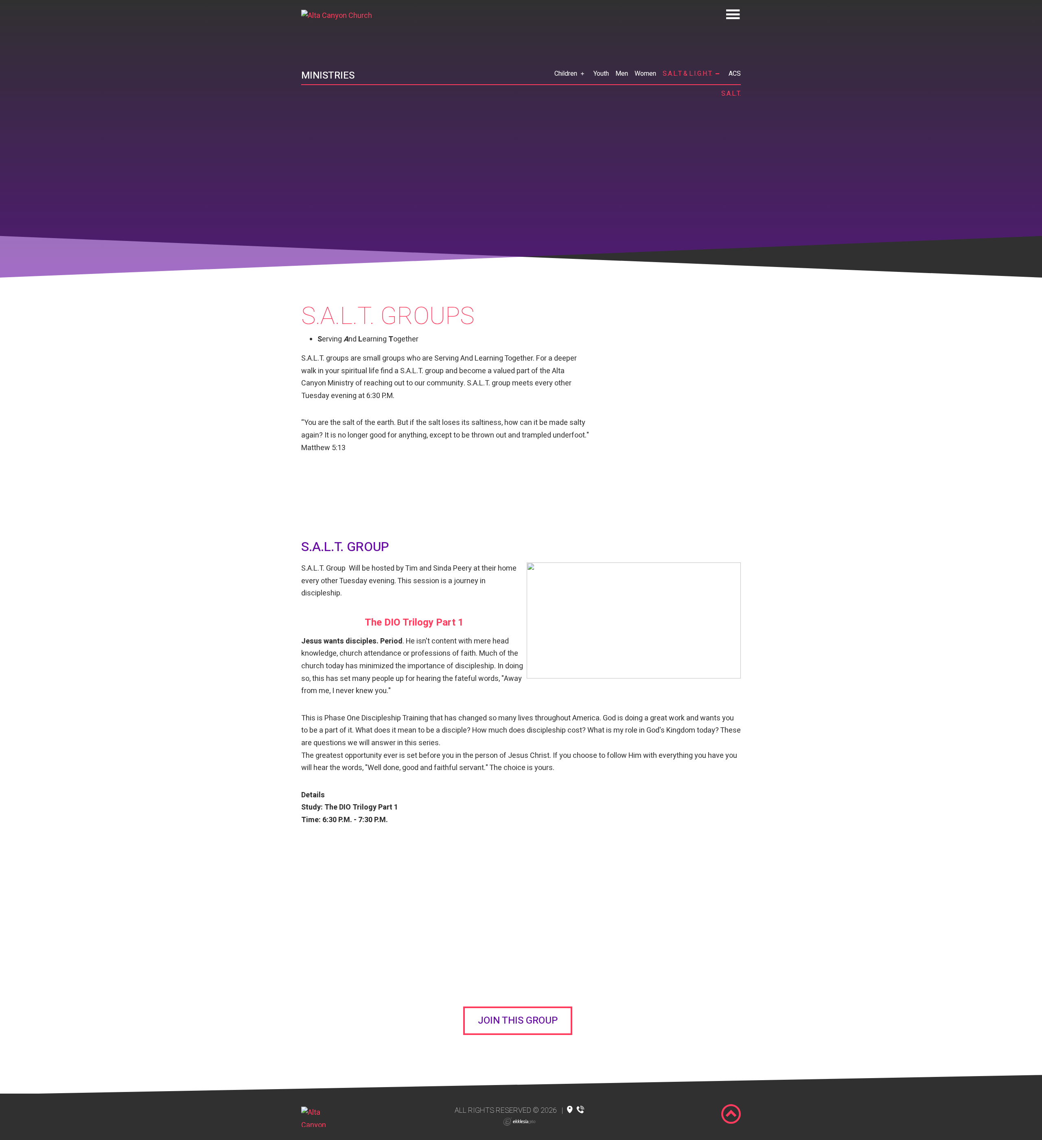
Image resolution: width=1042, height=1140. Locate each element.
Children (565, 74)
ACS (735, 74)
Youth (601, 74)
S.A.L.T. (731, 93)
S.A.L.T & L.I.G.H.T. (687, 74)
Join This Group (518, 1020)
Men (621, 74)
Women (645, 74)
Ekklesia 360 (519, 1122)
